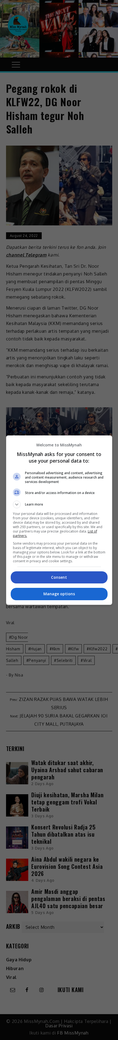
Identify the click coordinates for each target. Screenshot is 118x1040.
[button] (59, 504)
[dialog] (59, 520)
